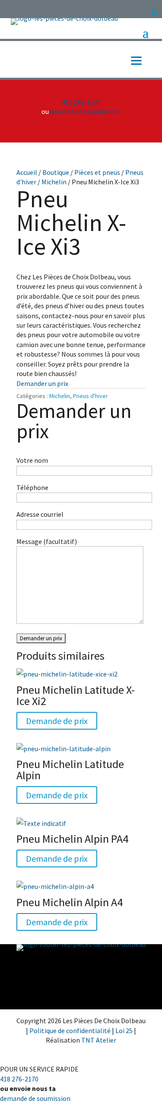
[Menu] (136, 60)
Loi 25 (124, 1030)
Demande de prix (57, 720)
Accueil (26, 172)
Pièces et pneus (97, 172)
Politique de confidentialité (70, 1030)
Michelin (54, 181)
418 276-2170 (81, 102)
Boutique (55, 172)
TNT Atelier (98, 1040)
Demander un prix (42, 383)
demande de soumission (85, 111)
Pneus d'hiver (90, 396)
